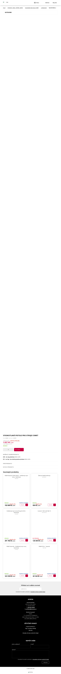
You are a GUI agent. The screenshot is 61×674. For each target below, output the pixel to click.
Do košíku (17, 449)
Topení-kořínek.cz (30, 626)
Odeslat (40, 588)
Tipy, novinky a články (30, 628)
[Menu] (35, 2)
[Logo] (6, 2)
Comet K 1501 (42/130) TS (44, 511)
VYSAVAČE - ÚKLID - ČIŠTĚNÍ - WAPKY (15, 7)
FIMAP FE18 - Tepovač (44, 547)
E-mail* (32, 644)
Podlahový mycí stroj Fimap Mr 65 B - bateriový (16, 512)
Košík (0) (47, 2)
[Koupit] (26, 505)
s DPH (12, 442)
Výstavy (30, 630)
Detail (22, 505)
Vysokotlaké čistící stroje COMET (32, 7)
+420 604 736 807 (31, 607)
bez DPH (10, 444)
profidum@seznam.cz (31, 609)
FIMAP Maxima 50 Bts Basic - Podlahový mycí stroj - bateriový (16, 477)
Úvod (4, 7)
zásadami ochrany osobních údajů (38, 591)
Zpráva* (14, 649)
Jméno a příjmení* (16, 644)
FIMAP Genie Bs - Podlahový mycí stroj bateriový (16, 548)
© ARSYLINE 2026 (30, 668)
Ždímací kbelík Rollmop (44, 476)
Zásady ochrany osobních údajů (30, 633)
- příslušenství (44, 7)
